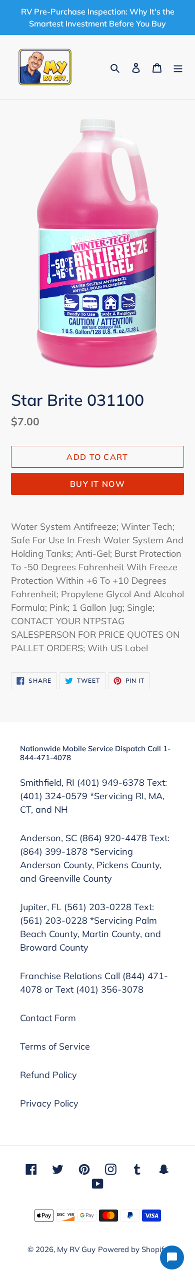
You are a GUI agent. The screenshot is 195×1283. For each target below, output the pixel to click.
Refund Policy (48, 1075)
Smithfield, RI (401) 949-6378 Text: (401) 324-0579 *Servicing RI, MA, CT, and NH (93, 796)
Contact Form (48, 1018)
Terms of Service (55, 1046)
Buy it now (97, 484)
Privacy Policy (49, 1103)
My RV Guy (76, 1249)
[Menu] (178, 67)
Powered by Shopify (133, 1249)
